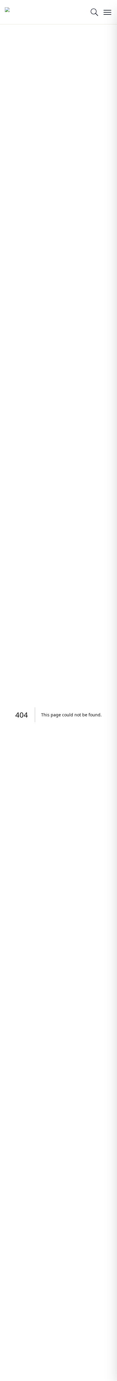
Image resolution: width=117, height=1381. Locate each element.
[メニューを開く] (107, 12)
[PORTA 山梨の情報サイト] (20, 12)
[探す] (94, 12)
